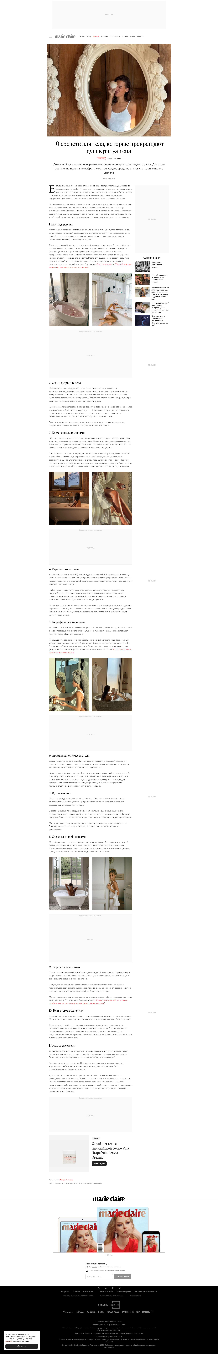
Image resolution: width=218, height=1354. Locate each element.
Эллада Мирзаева (66, 1180)
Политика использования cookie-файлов (78, 1296)
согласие (94, 1267)
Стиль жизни (115, 36)
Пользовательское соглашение (145, 1292)
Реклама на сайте (106, 1292)
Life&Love (104, 36)
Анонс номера (88, 1292)
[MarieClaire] (65, 36)
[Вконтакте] (105, 1288)
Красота (96, 36)
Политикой (93, 1270)
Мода (89, 36)
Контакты (76, 1292)
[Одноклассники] (112, 1288)
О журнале (65, 1292)
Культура (125, 36)
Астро (132, 36)
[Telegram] (119, 1288)
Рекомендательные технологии (111, 1296)
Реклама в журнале (123, 1292)
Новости (140, 36)
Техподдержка (135, 1296)
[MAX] (98, 1288)
